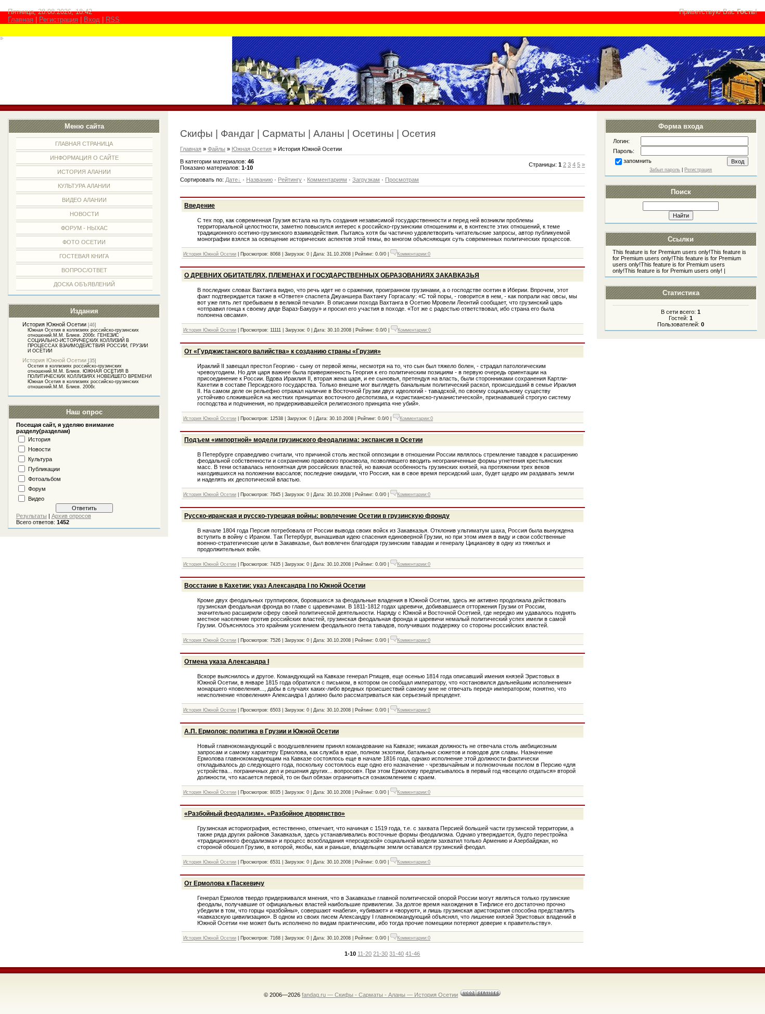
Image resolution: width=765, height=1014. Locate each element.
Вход (92, 19)
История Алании (84, 172)
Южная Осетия (252, 149)
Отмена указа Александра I (226, 661)
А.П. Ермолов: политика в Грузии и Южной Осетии (261, 731)
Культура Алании (84, 186)
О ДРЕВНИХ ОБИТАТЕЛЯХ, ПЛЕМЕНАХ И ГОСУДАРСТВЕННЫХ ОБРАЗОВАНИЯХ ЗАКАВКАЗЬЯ (331, 275)
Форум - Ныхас (84, 228)
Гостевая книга (84, 256)
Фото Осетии (84, 242)
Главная (20, 19)
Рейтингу (290, 179)
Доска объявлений (84, 284)
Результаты (31, 516)
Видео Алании (84, 200)
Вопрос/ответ (84, 270)
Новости (84, 214)
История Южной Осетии (54, 324)
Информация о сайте (84, 158)
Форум (37, 489)
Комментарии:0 (413, 254)
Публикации (44, 469)
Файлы (216, 149)
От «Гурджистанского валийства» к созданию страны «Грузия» (282, 351)
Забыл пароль (664, 169)
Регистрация (58, 19)
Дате (231, 179)
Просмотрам (402, 179)
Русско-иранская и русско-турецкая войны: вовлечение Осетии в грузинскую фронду (317, 515)
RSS (113, 19)
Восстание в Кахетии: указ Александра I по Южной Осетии (274, 585)
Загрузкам (366, 179)
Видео (36, 499)
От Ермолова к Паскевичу (224, 883)
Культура (40, 459)
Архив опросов (71, 516)
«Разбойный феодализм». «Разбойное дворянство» (264, 813)
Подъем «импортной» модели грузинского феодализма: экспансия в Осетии (303, 439)
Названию (259, 179)
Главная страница (84, 144)
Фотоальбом (44, 479)
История (39, 439)
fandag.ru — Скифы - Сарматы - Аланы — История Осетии (380, 995)
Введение (199, 205)
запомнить (637, 161)
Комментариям (327, 179)
